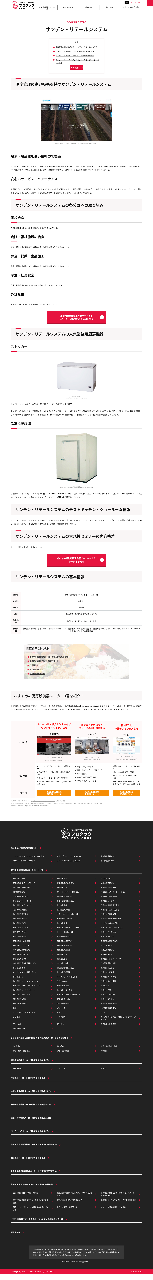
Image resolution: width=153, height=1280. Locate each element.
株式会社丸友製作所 (108, 887)
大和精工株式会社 (107, 954)
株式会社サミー (63, 959)
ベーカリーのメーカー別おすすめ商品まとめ (30, 1131)
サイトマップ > (136, 1271)
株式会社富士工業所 (20, 927)
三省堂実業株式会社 (108, 963)
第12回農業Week (107, 860)
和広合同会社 (106, 878)
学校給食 (60, 1046)
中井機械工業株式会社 (109, 941)
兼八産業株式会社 (107, 967)
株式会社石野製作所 (64, 945)
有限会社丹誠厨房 (20, 999)
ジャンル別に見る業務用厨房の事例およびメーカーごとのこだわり (39, 1037)
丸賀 (14, 1008)
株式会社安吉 (62, 878)
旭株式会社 (105, 985)
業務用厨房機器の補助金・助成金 (25, 1193)
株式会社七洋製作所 (37, 673)
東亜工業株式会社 (107, 936)
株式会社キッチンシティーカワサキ (26, 985)
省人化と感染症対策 (131, 7)
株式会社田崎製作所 (108, 914)
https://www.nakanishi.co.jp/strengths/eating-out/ (87, 803)
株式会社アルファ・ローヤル (112, 959)
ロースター (17, 1068)
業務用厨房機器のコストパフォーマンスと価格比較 (74, 1194)
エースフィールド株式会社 (67, 976)
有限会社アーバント (64, 999)
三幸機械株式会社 (36, 669)
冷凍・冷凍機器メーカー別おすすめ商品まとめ (31, 1091)
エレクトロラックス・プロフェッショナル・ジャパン (118, 1018)
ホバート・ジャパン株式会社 (68, 892)
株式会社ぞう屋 (63, 985)
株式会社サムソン (63, 954)
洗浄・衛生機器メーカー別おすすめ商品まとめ (31, 1104)
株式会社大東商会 (63, 909)
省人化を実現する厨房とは (67, 1207)
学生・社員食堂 (63, 1050)
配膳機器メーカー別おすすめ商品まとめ (28, 1157)
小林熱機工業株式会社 (21, 950)
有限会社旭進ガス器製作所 (111, 918)
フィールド (17, 1024)
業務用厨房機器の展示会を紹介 (24, 847)
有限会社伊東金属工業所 (110, 905)
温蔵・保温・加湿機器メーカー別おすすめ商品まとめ (34, 1144)
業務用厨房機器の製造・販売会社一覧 (44, 661)
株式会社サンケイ (107, 999)
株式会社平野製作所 (20, 954)
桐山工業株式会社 (20, 936)
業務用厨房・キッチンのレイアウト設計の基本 (118, 1200)
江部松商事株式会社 (20, 896)
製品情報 (89, 7)
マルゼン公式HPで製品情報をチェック (127, 793)
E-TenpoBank (62, 981)
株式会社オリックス (64, 990)
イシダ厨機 (61, 1017)
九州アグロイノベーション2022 (69, 856)
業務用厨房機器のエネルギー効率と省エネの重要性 (30, 1201)
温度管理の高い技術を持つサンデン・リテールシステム (76, 47)
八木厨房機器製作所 (108, 1008)
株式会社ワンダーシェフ (22, 905)
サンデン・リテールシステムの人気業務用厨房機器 (75, 55)
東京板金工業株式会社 (109, 896)
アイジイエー (62, 1008)
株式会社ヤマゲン (20, 959)
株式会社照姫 (62, 905)
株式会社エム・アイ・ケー (23, 900)
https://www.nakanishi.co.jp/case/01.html (37, 805)
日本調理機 (34, 665)
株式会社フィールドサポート (24, 990)
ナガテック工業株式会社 (110, 909)
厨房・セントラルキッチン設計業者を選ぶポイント (30, 1208)
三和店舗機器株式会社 (109, 1003)
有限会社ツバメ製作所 (65, 883)
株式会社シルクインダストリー (25, 883)
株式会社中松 (18, 976)
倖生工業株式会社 (107, 950)
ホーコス (60, 1012)
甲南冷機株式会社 (63, 1003)
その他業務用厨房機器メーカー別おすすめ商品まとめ (34, 1171)
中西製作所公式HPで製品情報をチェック (54, 793)
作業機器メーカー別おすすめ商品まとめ (28, 1077)
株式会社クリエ (63, 887)
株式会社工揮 (62, 923)
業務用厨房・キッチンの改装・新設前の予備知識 (32, 1184)
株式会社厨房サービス (109, 994)
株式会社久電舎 (19, 878)
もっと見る (75, 67)
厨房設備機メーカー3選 (47, 8)
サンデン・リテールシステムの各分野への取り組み (75, 51)
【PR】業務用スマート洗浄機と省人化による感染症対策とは (37, 1219)
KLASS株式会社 (19, 892)
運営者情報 (15, 1232)
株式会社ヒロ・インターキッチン (25, 981)
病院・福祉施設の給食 (109, 1046)
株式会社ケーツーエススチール (68, 927)
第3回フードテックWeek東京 (24, 860)
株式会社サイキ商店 (108, 976)
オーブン (104, 1068)
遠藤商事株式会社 (20, 909)
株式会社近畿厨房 (63, 972)
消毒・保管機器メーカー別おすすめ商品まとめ (31, 1117)
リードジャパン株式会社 (110, 923)
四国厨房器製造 (19, 1028)
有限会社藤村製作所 (64, 918)
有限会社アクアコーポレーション (113, 892)
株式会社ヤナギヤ (20, 923)
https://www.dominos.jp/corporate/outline (43, 801)
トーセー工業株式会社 (65, 932)
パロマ (103, 1012)
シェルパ (16, 1017)
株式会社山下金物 (107, 900)
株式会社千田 (106, 990)
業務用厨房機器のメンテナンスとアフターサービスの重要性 (118, 1194)
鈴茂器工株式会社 (20, 932)
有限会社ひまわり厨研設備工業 (68, 994)
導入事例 (109, 7)
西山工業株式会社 (107, 945)
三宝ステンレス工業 (108, 1024)
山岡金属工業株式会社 (21, 887)
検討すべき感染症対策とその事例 (113, 1207)
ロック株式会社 (63, 963)
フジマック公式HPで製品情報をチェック (92, 793)
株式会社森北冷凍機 (108, 981)
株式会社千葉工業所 (20, 914)
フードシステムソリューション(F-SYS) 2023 (29, 856)
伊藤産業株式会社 (107, 883)
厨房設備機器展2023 (108, 856)
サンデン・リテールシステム (24, 1012)
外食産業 (104, 1050)
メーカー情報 (68, 7)
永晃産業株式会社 (20, 918)
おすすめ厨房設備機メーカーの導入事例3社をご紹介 (49, 657)
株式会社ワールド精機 (21, 941)
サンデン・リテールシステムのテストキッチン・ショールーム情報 (77, 61)
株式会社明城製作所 (64, 896)
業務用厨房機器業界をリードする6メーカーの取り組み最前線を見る (76, 317)
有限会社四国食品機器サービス (25, 963)
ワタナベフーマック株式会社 (68, 914)
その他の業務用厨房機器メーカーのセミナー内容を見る (76, 560)
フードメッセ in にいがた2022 (68, 860)
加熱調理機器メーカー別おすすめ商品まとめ (30, 1060)
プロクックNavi (135, 2)
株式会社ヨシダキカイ (109, 932)
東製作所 (60, 1024)
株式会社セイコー (20, 967)
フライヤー (61, 1068)
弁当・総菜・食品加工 (21, 1050)
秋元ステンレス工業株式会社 (112, 927)
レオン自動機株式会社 (65, 900)
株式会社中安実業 (107, 972)
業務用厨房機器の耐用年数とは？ (69, 1200)
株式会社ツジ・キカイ (21, 945)
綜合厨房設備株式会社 (65, 967)
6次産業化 (17, 1046)
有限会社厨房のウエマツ (22, 994)
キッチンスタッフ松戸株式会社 (25, 972)
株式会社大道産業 (63, 950)
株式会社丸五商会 (20, 1003)
